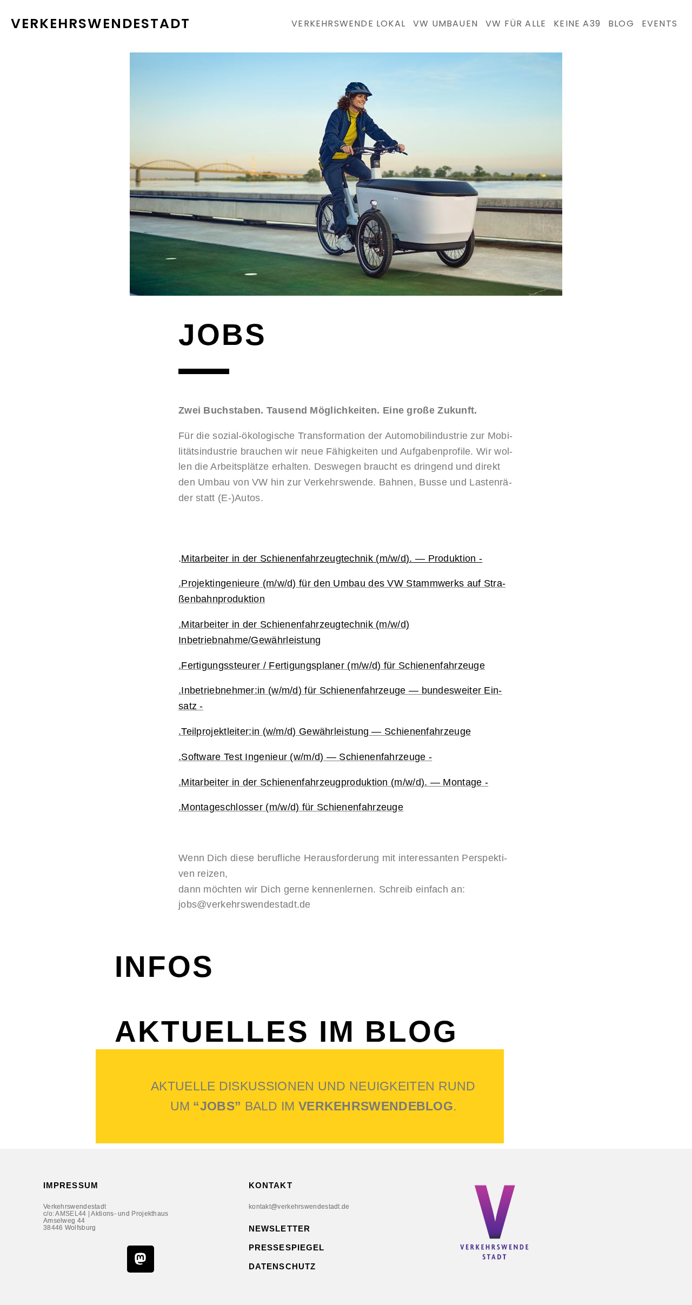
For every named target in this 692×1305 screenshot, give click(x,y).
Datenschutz (282, 1266)
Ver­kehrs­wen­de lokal (348, 23)
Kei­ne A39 (577, 23)
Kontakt (270, 1185)
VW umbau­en (445, 23)
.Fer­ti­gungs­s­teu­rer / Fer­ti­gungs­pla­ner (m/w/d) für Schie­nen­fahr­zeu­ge (331, 665)
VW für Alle (515, 23)
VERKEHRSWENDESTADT (100, 23)
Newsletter (279, 1228)
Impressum (70, 1185)
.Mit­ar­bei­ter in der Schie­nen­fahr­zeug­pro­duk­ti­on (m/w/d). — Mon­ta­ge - (333, 782)
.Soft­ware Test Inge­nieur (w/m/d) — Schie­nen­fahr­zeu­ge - (305, 756)
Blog (621, 23)
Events (659, 23)
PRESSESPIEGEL (286, 1247)
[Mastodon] (140, 1259)
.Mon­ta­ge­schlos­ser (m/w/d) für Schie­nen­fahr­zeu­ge (290, 807)
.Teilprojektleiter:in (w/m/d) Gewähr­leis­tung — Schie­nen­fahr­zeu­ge (324, 731)
